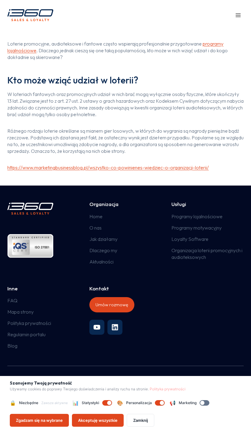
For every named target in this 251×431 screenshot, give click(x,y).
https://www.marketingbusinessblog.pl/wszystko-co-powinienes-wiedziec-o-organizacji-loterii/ (108, 167)
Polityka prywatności (167, 389)
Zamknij (140, 420)
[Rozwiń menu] (238, 15)
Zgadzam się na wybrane (39, 420)
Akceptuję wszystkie (98, 420)
